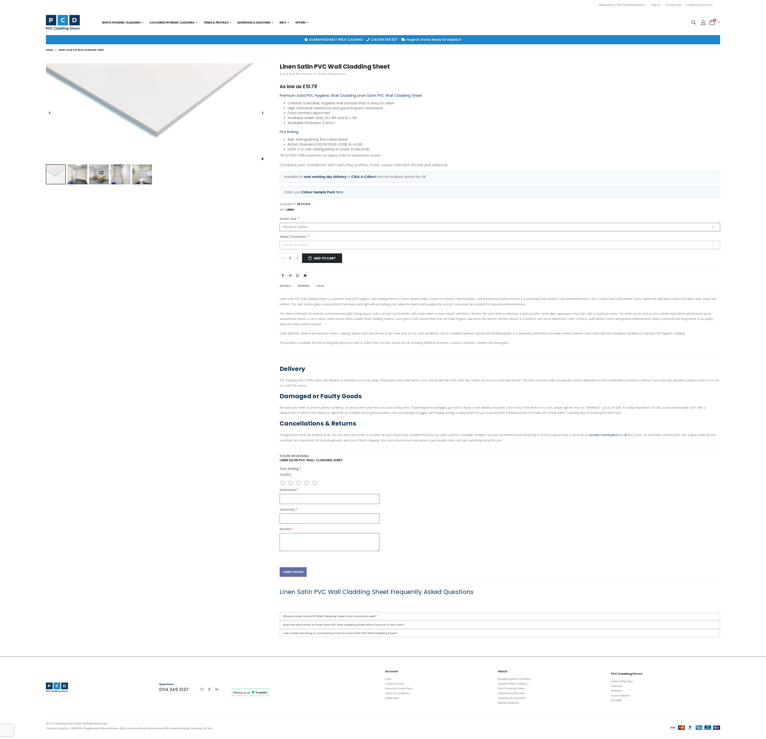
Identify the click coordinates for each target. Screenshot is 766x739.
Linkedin (217, 689)
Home (49, 49)
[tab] (285, 286)
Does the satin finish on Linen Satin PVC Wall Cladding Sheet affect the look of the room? (344, 624)
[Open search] (694, 23)
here (322, 192)
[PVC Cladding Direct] (63, 22)
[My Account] (703, 22)
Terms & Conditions (397, 693)
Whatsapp (298, 275)
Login (388, 679)
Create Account (394, 683)
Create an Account (699, 5)
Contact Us (673, 5)
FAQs (320, 286)
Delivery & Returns (508, 702)
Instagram (202, 689)
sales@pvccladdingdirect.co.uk (607, 435)
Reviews (304, 286)
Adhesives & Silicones (511, 693)
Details (285, 286)
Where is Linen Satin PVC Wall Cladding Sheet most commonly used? (330, 616)
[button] (262, 159)
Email (305, 275)
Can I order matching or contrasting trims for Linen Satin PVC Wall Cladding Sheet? (340, 633)
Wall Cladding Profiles (511, 688)
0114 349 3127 (388, 40)
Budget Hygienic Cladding (514, 679)
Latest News (392, 698)
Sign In (655, 5)
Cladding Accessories (511, 698)
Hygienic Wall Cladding (512, 683)
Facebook (283, 275)
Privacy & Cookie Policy (399, 688)
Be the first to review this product (321, 74)
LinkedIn (290, 275)
